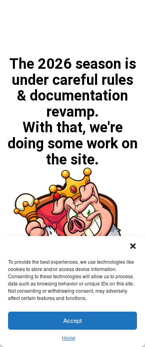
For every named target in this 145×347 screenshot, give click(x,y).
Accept (72, 320)
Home (68, 337)
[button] (133, 246)
